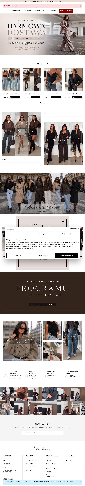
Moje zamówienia (31, 467)
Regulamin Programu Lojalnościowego (9, 478)
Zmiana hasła (30, 470)
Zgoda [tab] (18, 234)
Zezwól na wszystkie (67, 255)
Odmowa (18, 255)
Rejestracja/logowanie (33, 460)
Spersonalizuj (42, 255)
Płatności (49, 460)
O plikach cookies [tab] (67, 234)
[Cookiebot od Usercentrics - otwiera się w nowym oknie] (71, 229)
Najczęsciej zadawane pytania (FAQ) (9, 470)
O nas (4, 460)
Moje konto (29, 463)
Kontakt (48, 471)
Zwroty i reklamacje (52, 468)
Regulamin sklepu (8, 463)
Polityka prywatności (9, 467)
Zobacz (42, 103)
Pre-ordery (6, 475)
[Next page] (79, 80)
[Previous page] (6, 80)
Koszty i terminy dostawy (51, 464)
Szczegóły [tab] (43, 234)
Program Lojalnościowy (50, 475)
